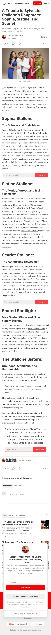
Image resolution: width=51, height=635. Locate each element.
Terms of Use (37, 602)
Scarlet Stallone (21, 266)
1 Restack (29, 460)
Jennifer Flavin (15, 149)
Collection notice (25, 618)
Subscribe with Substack (27, 596)
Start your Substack (19, 624)
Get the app (37, 624)
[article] (25, 529)
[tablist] (12, 485)
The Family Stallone (29, 230)
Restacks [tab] (17, 486)
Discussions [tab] (20, 515)
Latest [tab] (10, 515)
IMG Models (33, 205)
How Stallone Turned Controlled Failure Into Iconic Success (18, 523)
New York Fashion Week (32, 208)
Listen (45, 37)
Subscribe (37, 3)
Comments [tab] (7, 486)
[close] (44, 546)
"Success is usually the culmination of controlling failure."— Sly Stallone (17, 529)
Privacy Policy (25, 607)
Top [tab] (4, 515)
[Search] (46, 515)
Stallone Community (15, 36)
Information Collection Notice (29, 604)
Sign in (46, 3)
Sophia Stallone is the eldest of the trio (31, 130)
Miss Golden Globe (36, 328)
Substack (13, 630)
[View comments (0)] (13, 43)
